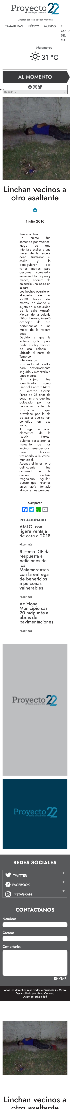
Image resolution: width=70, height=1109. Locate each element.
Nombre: (9, 919)
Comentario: (12, 947)
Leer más (26, 544)
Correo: (8, 933)
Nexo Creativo (45, 993)
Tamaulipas (14, 26)
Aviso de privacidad (35, 997)
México (33, 26)
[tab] (35, 874)
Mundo (50, 26)
